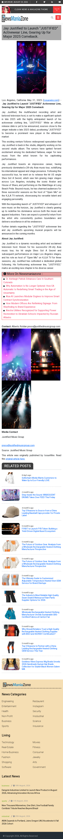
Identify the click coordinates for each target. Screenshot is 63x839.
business (5, 785)
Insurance (38, 726)
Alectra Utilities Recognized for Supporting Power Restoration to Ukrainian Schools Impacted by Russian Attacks (30, 314)
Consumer (38, 752)
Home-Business (10, 752)
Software (6, 767)
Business (6, 721)
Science (37, 721)
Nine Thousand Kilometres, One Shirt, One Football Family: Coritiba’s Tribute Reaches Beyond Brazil (28, 807)
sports (4, 801)
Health (5, 711)
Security (37, 711)
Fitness (36, 747)
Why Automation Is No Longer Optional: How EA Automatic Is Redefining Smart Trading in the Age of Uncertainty (29, 289)
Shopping (7, 762)
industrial (5, 816)
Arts (35, 762)
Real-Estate (7, 747)
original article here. (15, 459)
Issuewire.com (51, 100)
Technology (8, 742)
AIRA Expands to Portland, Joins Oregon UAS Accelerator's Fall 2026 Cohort (30, 822)
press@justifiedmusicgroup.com (18, 445)
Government (39, 767)
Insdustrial (38, 716)
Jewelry (36, 757)
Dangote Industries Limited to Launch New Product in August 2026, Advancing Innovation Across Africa (29, 792)
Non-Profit (7, 716)
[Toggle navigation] (58, 17)
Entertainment (9, 706)
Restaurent (38, 701)
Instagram (38, 706)
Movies (36, 742)
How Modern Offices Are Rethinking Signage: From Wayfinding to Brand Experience (30, 305)
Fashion (6, 757)
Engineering (8, 701)
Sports (5, 726)
